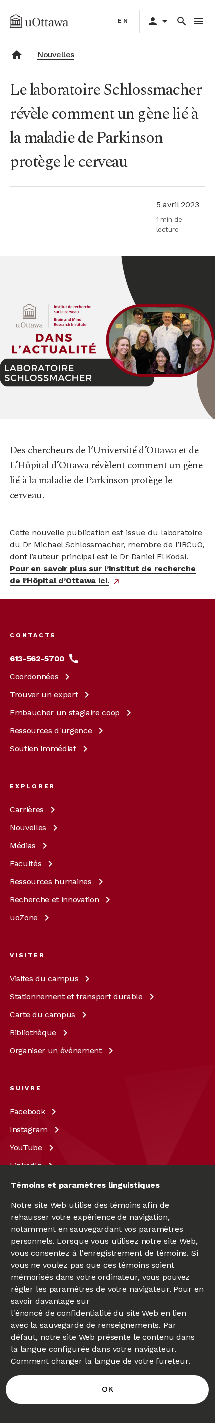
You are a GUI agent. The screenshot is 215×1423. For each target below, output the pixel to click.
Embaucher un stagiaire (65, 713)
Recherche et (54, 899)
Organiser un (56, 1051)
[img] (39, 21)
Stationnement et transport (76, 997)
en (124, 21)
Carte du (43, 1015)
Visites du (44, 979)
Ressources (51, 731)
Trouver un (44, 695)
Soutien (43, 749)
